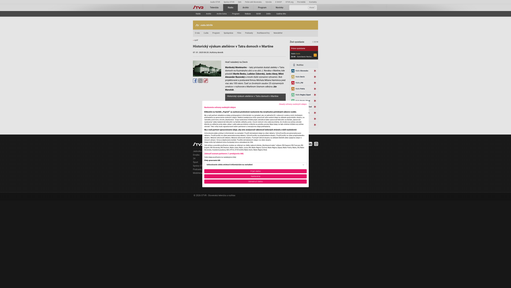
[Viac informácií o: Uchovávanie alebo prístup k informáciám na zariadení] (303, 164)
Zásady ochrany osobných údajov (293, 104)
